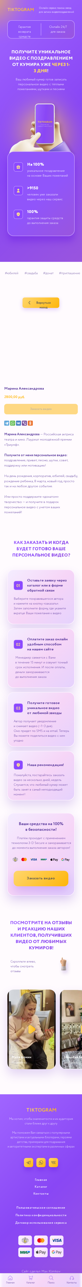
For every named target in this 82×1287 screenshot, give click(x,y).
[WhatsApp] (12, 423)
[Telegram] (6, 423)
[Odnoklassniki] (30, 423)
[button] (41, 878)
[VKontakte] (18, 423)
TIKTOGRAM (20, 10)
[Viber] (24, 423)
